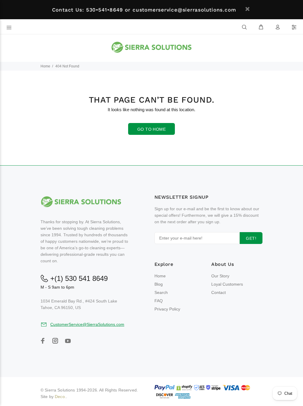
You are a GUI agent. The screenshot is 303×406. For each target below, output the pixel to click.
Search (161, 292)
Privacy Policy (167, 309)
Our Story (220, 276)
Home (45, 66)
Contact (218, 292)
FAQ (158, 300)
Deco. (60, 396)
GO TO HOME (151, 129)
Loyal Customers (227, 284)
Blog (158, 284)
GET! (251, 238)
